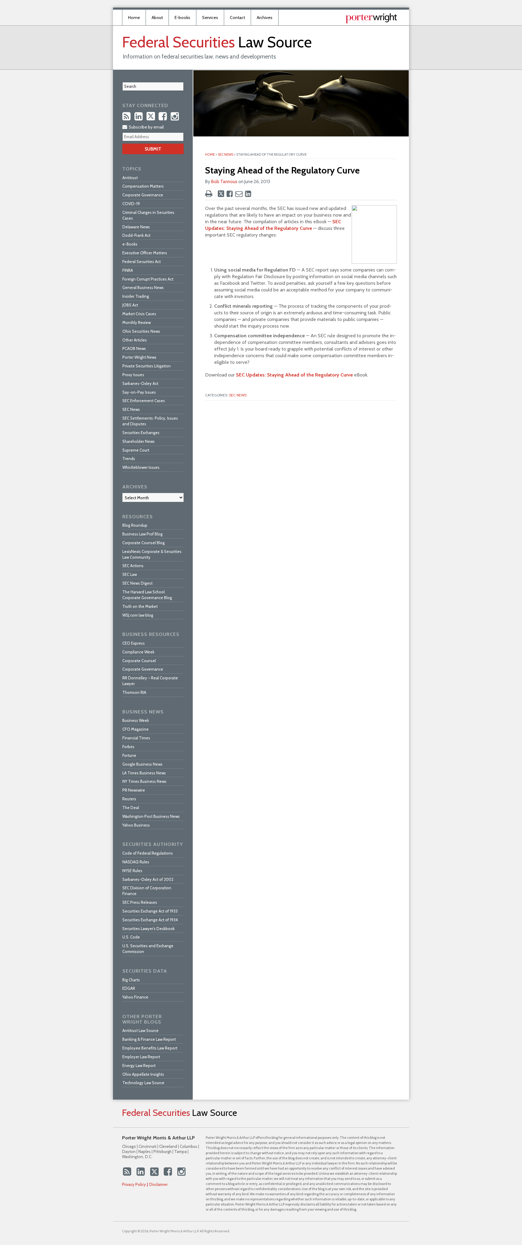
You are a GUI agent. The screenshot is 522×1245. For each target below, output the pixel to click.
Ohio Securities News (141, 331)
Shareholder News (138, 441)
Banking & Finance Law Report (149, 1039)
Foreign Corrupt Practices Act (147, 279)
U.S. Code (131, 937)
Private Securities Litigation (146, 366)
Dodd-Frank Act (136, 235)
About (157, 17)
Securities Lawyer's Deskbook (148, 928)
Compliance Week (138, 651)
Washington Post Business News (151, 816)
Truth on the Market (140, 606)
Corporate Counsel (139, 660)
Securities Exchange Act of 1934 (150, 919)
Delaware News (136, 226)
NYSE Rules (132, 870)
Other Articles (134, 340)
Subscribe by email (146, 127)
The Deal (130, 807)
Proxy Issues (133, 374)
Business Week (135, 720)
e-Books (129, 244)
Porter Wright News (139, 357)
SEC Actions (132, 565)
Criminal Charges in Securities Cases (148, 215)
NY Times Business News (144, 781)
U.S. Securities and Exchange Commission (147, 948)
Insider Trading (135, 296)
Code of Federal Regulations (147, 853)
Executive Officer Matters (144, 252)
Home (134, 17)
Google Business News (142, 764)
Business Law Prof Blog (142, 534)
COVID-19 (131, 203)
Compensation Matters (143, 186)
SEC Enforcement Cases (143, 400)
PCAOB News (134, 348)
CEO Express (133, 643)
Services (210, 17)
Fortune (129, 755)
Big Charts (131, 979)
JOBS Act (130, 305)
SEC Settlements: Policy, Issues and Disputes (150, 421)
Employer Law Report (141, 1056)
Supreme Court (135, 450)
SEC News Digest (137, 583)
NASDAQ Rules (135, 861)
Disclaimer (158, 1184)
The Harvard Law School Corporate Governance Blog (147, 594)
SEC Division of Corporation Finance (146, 890)
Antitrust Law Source (140, 1030)
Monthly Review (136, 322)
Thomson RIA (134, 692)
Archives (264, 17)
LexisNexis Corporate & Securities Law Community (152, 554)
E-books (182, 17)
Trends (128, 458)
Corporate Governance (142, 194)
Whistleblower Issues (141, 467)
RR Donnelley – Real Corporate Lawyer (150, 680)
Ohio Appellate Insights (143, 1074)
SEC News (225, 154)
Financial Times (136, 737)
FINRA (127, 270)
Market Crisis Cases (139, 313)
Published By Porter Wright (371, 18)
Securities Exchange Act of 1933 (150, 911)
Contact (237, 17)
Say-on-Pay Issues (139, 392)
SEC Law (129, 574)
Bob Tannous (224, 181)
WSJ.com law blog (137, 615)
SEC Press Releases (139, 902)
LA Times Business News (144, 772)
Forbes (128, 746)
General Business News (143, 287)
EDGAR (128, 988)
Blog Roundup (134, 525)
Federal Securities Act (141, 261)
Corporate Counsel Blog (143, 542)
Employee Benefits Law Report (149, 1048)
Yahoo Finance (135, 997)
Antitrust (130, 177)
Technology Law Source (143, 1082)
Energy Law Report (139, 1065)
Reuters (129, 798)
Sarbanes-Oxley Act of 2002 (147, 879)
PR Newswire (133, 790)
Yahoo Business (136, 825)
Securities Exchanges (141, 432)
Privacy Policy (134, 1184)
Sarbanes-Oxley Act (140, 383)
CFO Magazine (135, 729)
